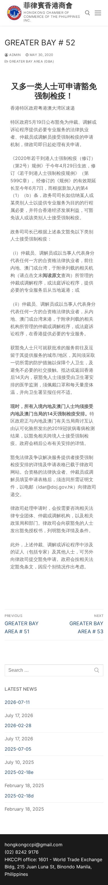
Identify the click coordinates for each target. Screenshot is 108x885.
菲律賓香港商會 (48, 5)
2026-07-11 (17, 702)
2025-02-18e (19, 772)
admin (14, 55)
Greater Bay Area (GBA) (31, 61)
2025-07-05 (18, 749)
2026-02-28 (18, 725)
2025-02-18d (19, 796)
